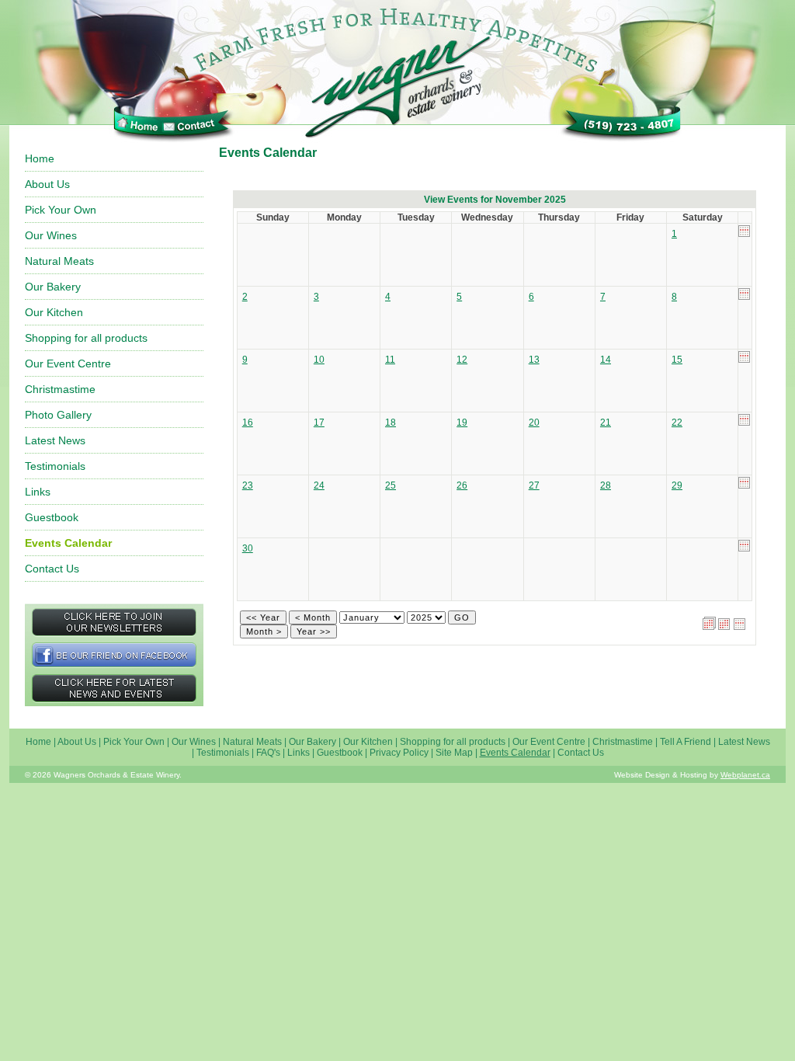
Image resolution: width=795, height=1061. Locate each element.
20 (534, 422)
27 (534, 485)
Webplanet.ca (745, 775)
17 (319, 422)
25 (390, 485)
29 (677, 485)
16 (247, 422)
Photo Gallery (58, 415)
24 (319, 485)
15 (677, 359)
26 (462, 485)
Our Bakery (53, 286)
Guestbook (51, 517)
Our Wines (51, 235)
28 (605, 485)
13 (534, 359)
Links (37, 491)
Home (39, 158)
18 (390, 422)
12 (462, 359)
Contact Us (52, 568)
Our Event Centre (68, 363)
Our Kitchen (54, 312)
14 (605, 359)
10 (319, 359)
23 (247, 485)
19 (462, 422)
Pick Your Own (60, 210)
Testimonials (55, 466)
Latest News (55, 440)
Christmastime (60, 389)
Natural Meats (59, 261)
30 (247, 548)
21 (605, 422)
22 (677, 422)
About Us (47, 184)
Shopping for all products (86, 338)
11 (390, 359)
